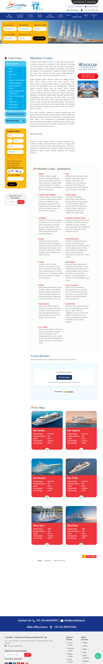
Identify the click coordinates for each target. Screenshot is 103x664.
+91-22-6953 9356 (91, 10)
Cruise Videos (60, 16)
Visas (84, 652)
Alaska (11, 69)
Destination (23, 25)
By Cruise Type (12, 122)
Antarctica (12, 74)
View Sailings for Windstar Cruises (88, 76)
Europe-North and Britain (15, 87)
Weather (86, 661)
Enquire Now (91, 2)
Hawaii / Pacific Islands (16, 96)
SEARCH (38, 38)
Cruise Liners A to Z (13, 115)
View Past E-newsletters (13, 659)
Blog (68, 15)
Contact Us (94, 16)
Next (93, 556)
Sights (85, 649)
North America (13, 105)
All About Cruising (20, 16)
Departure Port (25, 35)
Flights (85, 643)
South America (13, 107)
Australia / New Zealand (17, 80)
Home (40, 560)
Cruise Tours (39, 16)
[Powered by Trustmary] (64, 392)
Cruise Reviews (79, 2)
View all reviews (64, 377)
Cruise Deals (30, 16)
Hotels (85, 646)
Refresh (17, 175)
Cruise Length (9, 35)
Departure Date (40, 25)
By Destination (12, 65)
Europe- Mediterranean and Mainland (16, 92)
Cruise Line (8, 25)
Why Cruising (9, 16)
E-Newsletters (77, 16)
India (10, 99)
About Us (86, 16)
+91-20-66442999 (76, 6)
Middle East (13, 102)
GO (21, 202)
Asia (10, 77)
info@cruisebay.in (92, 6)
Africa (11, 71)
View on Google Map (14, 646)
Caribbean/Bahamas (15, 83)
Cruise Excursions (50, 16)
